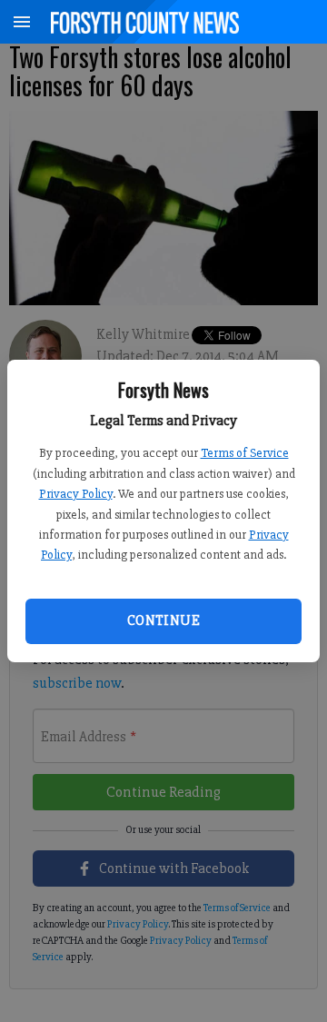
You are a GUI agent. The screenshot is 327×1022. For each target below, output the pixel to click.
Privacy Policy (76, 493)
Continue (163, 620)
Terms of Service (245, 453)
